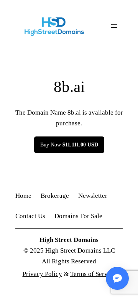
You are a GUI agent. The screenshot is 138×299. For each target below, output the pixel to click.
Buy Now (69, 144)
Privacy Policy (42, 274)
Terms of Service (93, 274)
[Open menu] (114, 26)
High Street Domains (69, 239)
